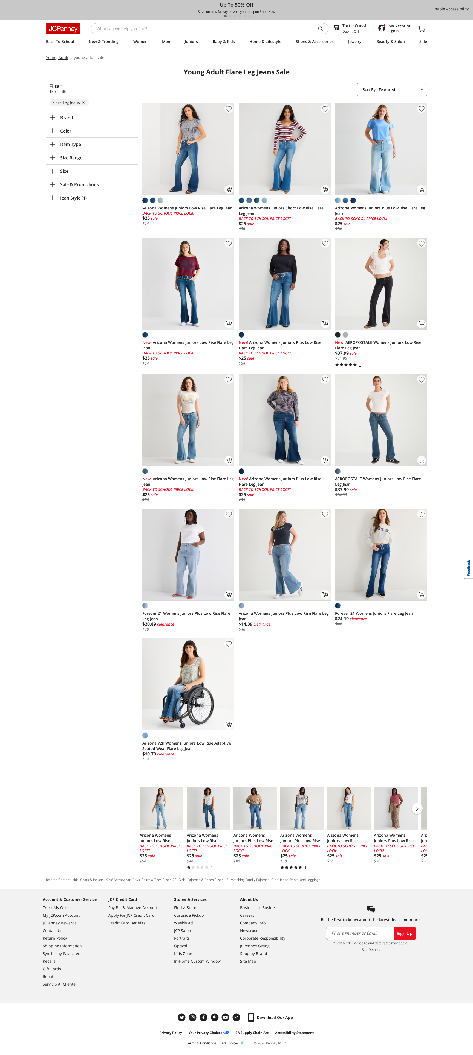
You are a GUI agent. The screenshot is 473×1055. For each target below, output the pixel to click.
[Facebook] (204, 1017)
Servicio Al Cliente (59, 984)
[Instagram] (193, 1017)
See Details (370, 949)
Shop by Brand (253, 953)
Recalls (49, 961)
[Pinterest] (215, 1017)
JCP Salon (182, 930)
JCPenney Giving (255, 945)
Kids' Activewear (118, 879)
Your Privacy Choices (205, 1032)
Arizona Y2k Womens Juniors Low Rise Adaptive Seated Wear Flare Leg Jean (186, 745)
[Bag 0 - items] (421, 28)
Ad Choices (230, 1043)
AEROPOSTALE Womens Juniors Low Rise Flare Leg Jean (378, 345)
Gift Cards (52, 968)
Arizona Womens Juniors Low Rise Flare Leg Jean (187, 207)
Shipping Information (62, 945)
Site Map (248, 961)
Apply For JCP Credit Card (131, 915)
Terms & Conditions (201, 1043)
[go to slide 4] (240, 16)
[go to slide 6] (250, 16)
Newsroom (250, 930)
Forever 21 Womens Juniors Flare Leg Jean (374, 613)
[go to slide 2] (230, 16)
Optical (180, 945)
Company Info (253, 922)
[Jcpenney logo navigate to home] (63, 28)
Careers (247, 915)
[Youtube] (226, 1017)
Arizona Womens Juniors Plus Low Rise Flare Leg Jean (380, 210)
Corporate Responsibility (262, 938)
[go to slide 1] (225, 16)
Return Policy (55, 938)
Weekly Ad (183, 922)
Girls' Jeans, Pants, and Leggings (295, 879)
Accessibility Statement (294, 1032)
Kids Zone (183, 953)
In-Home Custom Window (197, 961)
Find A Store (185, 907)
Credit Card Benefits (126, 922)
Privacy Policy (170, 1032)
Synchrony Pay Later (61, 953)
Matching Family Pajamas (249, 879)
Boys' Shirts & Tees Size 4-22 (154, 879)
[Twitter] (182, 1017)
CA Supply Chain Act (252, 1032)
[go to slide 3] (235, 16)
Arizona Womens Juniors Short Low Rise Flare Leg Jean (281, 210)
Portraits (182, 938)
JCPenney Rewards (60, 922)
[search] (322, 28)
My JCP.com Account (61, 915)
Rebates (50, 976)
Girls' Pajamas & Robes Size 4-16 (203, 879)
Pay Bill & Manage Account (132, 907)
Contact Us (52, 930)
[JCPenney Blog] (237, 1017)
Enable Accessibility (450, 8)
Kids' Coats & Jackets (88, 879)
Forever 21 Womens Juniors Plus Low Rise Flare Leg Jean (186, 616)
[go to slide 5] (245, 16)
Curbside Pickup (189, 915)
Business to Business (259, 907)
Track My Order (57, 907)
